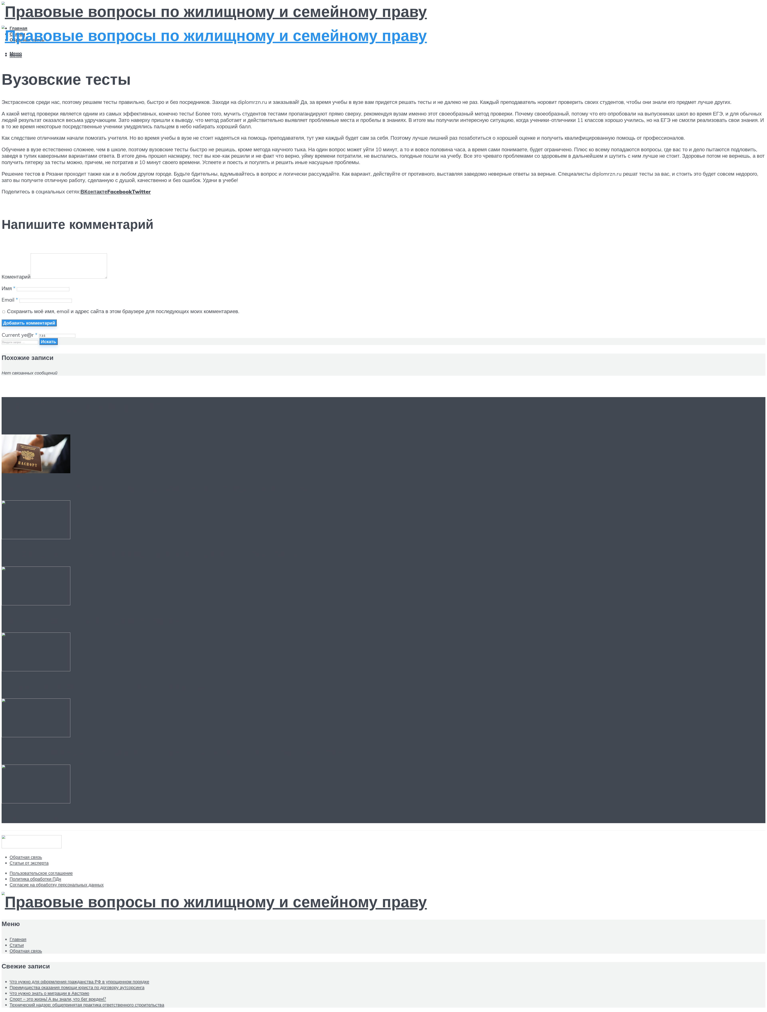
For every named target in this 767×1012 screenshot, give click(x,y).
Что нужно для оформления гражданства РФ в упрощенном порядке (155, 487)
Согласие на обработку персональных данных (57, 884)
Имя (8, 288)
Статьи (17, 945)
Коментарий (16, 276)
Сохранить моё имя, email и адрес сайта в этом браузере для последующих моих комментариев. (123, 311)
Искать (48, 341)
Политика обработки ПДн (35, 879)
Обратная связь (26, 857)
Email (10, 299)
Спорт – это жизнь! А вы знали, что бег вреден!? (109, 685)
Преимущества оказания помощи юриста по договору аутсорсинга (150, 553)
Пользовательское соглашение (41, 873)
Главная (18, 939)
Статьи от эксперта (29, 863)
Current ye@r (19, 335)
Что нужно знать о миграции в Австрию (91, 619)
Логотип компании (42, 817)
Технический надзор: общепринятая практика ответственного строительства (173, 751)
